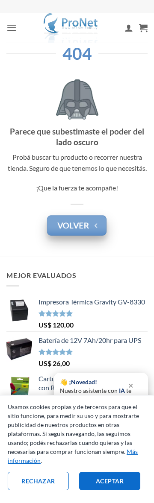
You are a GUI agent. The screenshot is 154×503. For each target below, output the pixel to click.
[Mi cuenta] (128, 27)
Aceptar (110, 481)
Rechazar (38, 481)
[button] (11, 27)
